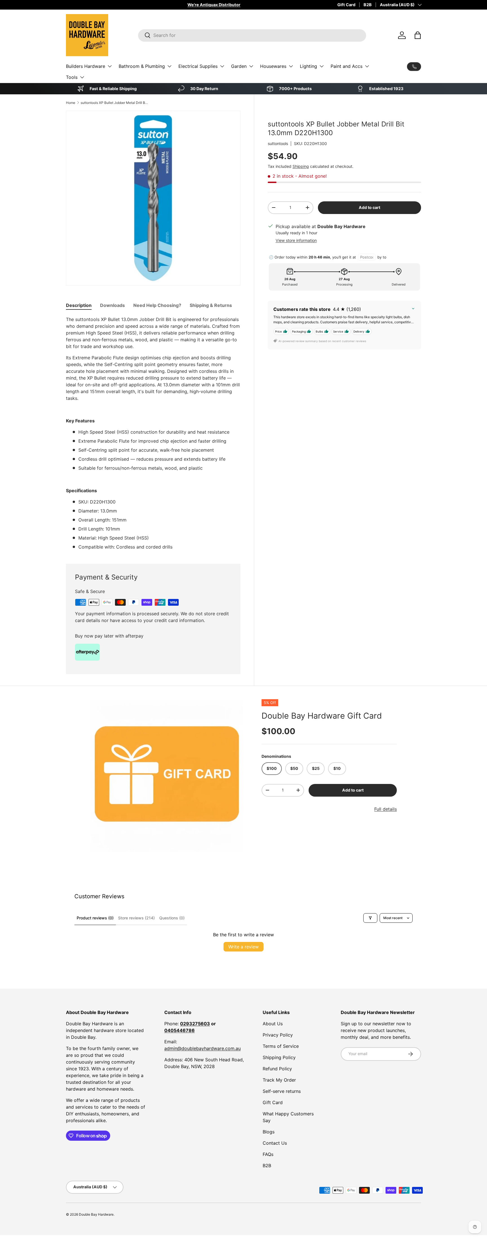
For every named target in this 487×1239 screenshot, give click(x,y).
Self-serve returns (282, 1091)
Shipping (301, 166)
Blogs (269, 1132)
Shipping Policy (279, 1057)
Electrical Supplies (198, 66)
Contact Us (275, 1143)
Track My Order (279, 1080)
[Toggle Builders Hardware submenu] (109, 66)
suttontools (278, 143)
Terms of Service (281, 1046)
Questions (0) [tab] (172, 917)
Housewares (273, 66)
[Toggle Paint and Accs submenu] (367, 66)
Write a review (243, 947)
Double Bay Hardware (96, 1214)
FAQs (268, 1154)
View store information (296, 240)
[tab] (79, 305)
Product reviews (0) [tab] (95, 917)
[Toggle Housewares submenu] (290, 66)
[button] (417, 35)
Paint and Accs (346, 66)
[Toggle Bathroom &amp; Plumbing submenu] (169, 66)
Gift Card (346, 4)
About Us (273, 1023)
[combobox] (252, 35)
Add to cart (369, 207)
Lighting (308, 66)
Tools (72, 77)
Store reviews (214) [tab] (136, 917)
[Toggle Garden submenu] (251, 66)
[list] (166, 775)
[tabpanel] (153, 433)
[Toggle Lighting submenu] (321, 66)
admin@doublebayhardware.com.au (202, 1048)
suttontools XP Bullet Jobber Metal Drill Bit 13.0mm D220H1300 (114, 103)
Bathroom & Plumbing (142, 66)
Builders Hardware (85, 66)
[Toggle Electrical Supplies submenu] (222, 66)
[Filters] (370, 918)
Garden (239, 66)
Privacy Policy (278, 1035)
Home (70, 103)
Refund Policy (277, 1068)
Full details (385, 809)
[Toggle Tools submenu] (82, 77)
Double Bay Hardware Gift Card (322, 716)
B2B (368, 4)
